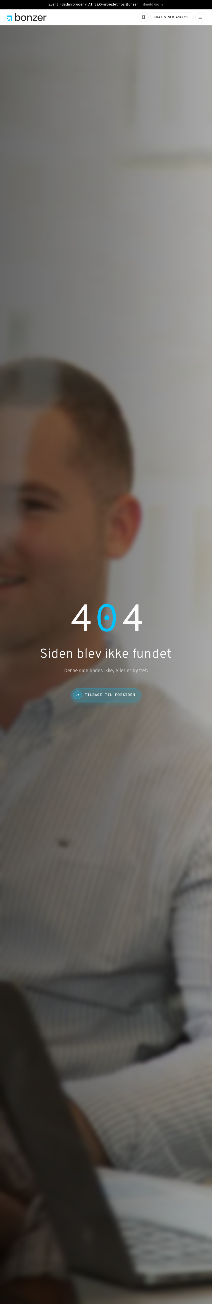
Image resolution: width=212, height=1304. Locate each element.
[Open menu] (200, 17)
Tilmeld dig (150, 5)
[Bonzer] (27, 17)
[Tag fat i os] (144, 17)
